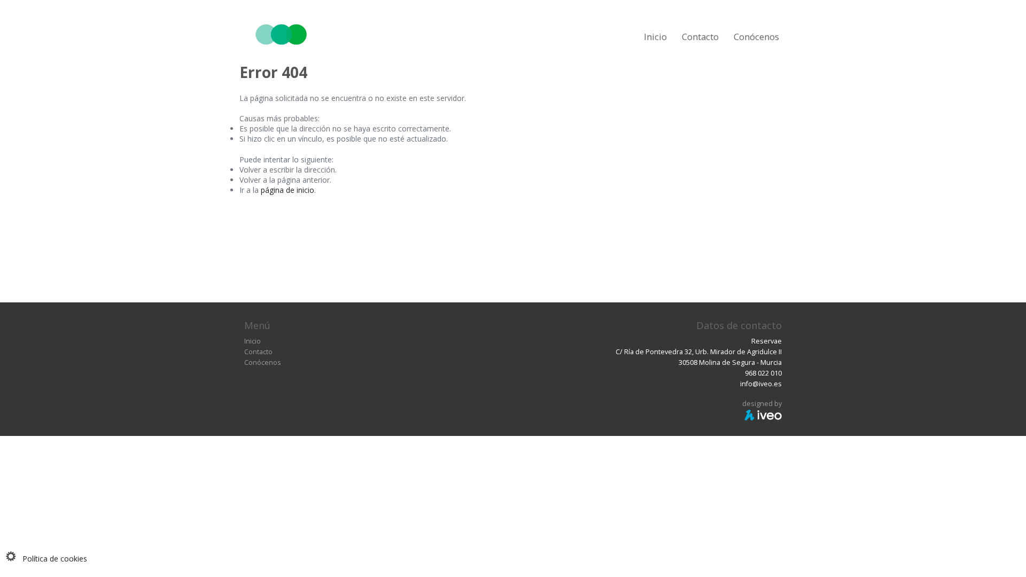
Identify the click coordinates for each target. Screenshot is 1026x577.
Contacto (700, 36)
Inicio (655, 36)
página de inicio (287, 190)
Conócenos (756, 36)
